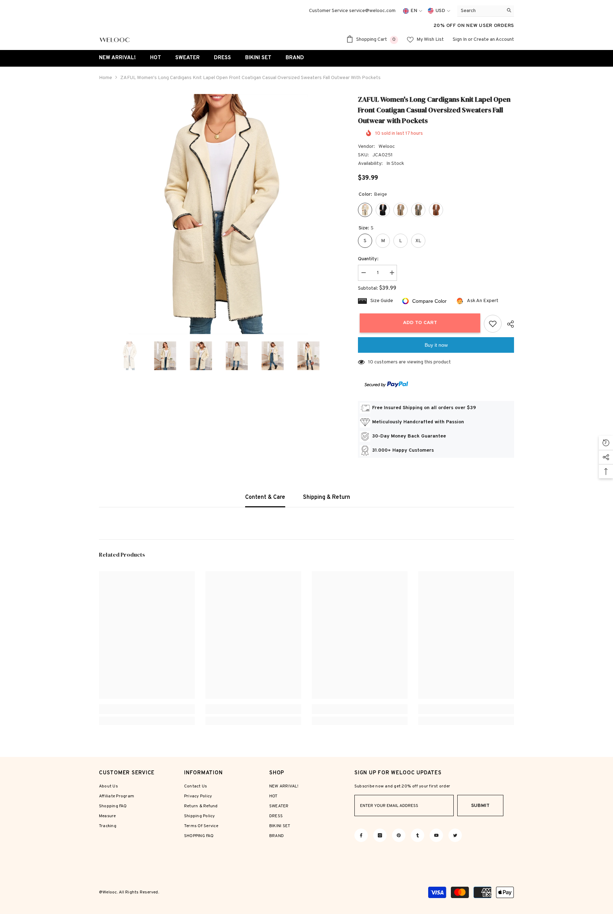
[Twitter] (455, 835)
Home (105, 78)
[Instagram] (380, 835)
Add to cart (418, 323)
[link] (147, 709)
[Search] (485, 11)
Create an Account (494, 40)
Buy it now (436, 345)
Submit (480, 806)
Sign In (460, 40)
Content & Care (265, 497)
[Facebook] (361, 835)
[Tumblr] (417, 835)
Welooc (387, 147)
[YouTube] (436, 835)
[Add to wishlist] (493, 324)
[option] (218, 214)
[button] (101, 355)
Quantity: (368, 259)
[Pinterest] (398, 835)
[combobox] (480, 10)
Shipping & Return (326, 497)
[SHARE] (508, 324)
